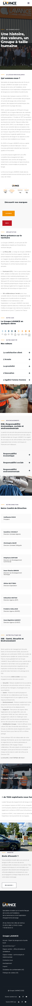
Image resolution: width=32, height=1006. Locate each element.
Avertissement (7, 963)
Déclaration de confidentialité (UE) (13, 969)
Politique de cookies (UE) (10, 973)
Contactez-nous (8, 960)
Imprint (5, 966)
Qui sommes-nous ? (9, 946)
